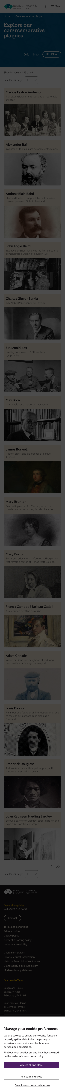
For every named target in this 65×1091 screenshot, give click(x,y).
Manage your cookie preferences (31, 1029)
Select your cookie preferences (32, 1085)
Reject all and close (31, 1076)
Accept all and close (31, 1065)
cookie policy (36, 1056)
